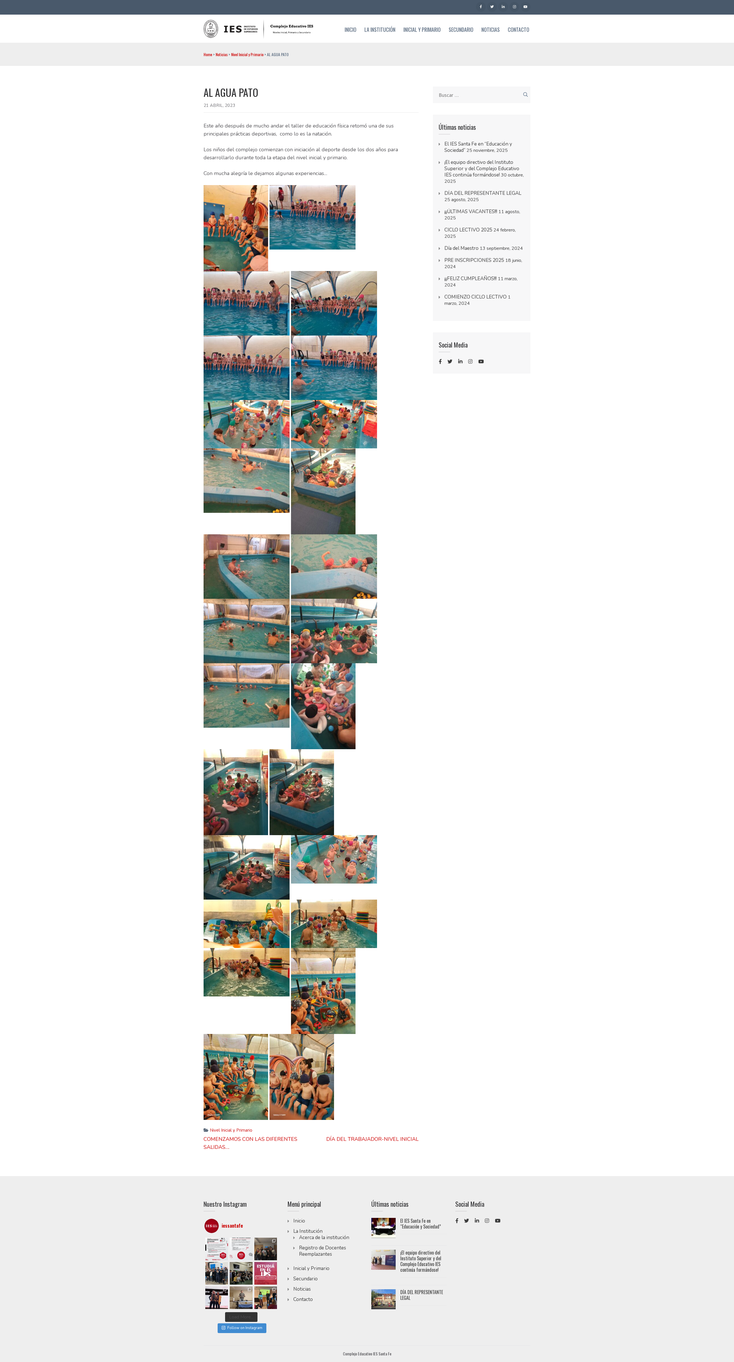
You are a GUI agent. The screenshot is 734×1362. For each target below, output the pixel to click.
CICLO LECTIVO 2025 (468, 230)
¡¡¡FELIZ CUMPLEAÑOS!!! (470, 278)
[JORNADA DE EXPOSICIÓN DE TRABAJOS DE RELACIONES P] (265, 1249)
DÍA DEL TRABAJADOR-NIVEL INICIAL (372, 1139)
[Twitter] (492, 7)
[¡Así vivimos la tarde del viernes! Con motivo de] (241, 1273)
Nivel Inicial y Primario (247, 54)
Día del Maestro (461, 248)
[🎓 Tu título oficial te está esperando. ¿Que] (265, 1273)
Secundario (461, 29)
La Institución (379, 29)
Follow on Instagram (244, 1327)
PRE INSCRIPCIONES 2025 (474, 260)
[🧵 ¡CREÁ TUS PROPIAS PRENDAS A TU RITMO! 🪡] (241, 1249)
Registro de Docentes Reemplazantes (322, 1251)
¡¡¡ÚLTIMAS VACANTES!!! (470, 211)
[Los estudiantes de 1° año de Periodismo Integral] (216, 1273)
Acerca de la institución (324, 1237)
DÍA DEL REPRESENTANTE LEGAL (482, 193)
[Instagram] (514, 7)
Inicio (350, 29)
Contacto (518, 29)
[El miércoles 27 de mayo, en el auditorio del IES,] (241, 1297)
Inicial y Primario (422, 29)
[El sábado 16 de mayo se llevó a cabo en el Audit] (265, 1297)
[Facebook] (481, 7)
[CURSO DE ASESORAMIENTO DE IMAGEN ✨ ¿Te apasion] (216, 1249)
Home (208, 54)
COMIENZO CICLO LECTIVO (475, 297)
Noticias (490, 29)
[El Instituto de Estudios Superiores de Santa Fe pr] (216, 1297)
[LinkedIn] (503, 7)
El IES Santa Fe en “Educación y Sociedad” (420, 1223)
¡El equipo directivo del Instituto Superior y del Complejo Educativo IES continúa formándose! (481, 168)
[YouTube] (525, 7)
